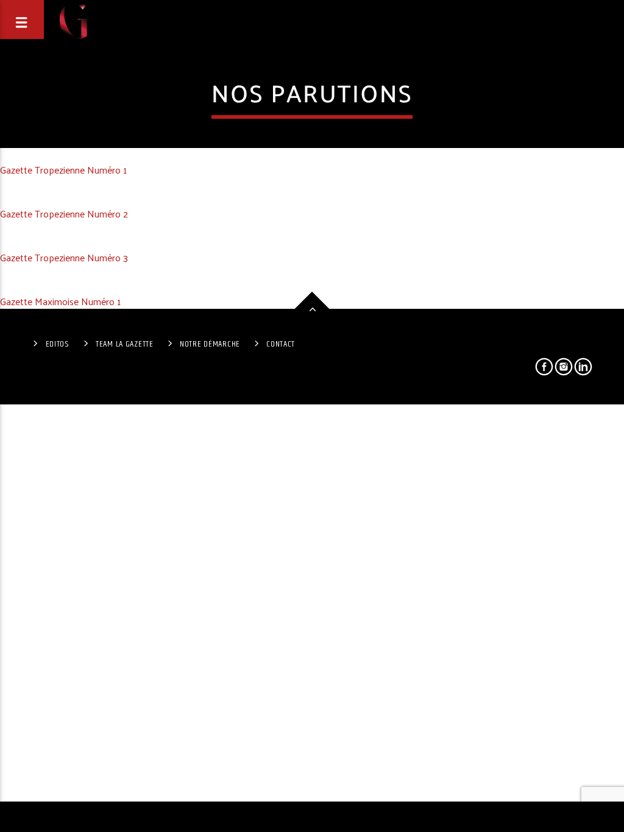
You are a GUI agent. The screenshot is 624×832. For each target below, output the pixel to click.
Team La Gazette (125, 344)
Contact (280, 344)
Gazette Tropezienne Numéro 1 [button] (63, 169)
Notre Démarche (210, 344)
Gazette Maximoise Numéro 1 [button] (60, 301)
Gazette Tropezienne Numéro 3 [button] (64, 257)
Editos (57, 344)
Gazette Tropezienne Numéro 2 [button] (64, 213)
